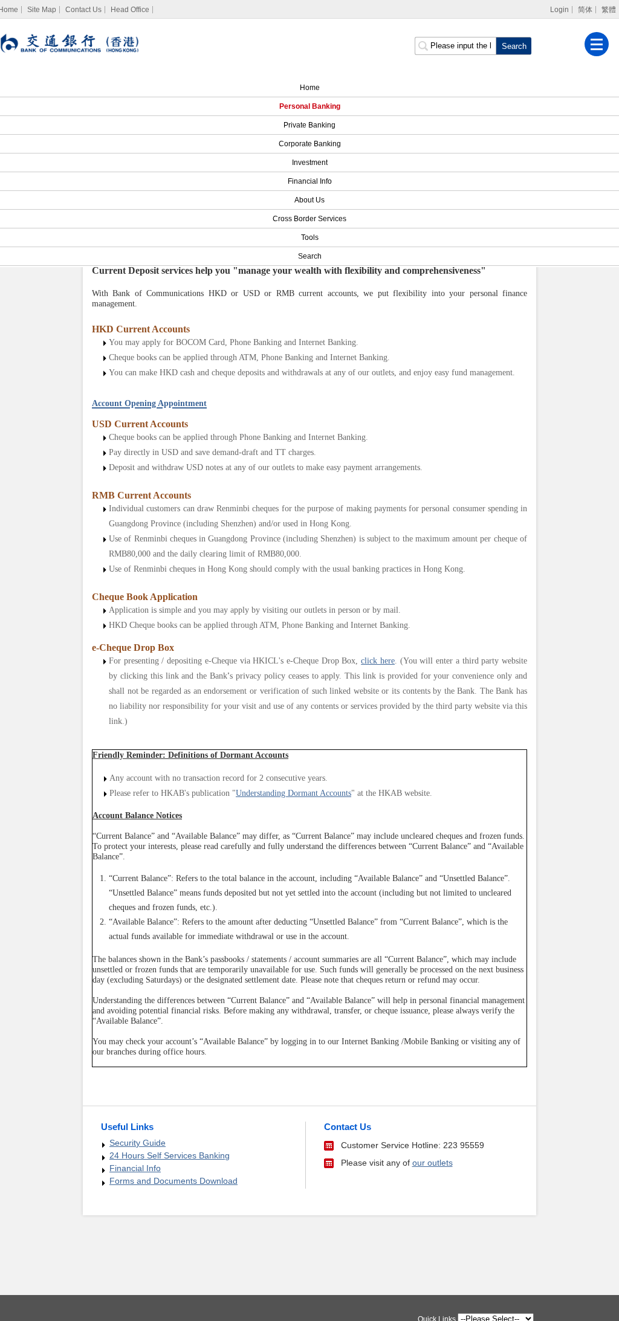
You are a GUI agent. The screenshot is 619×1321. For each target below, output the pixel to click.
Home (310, 87)
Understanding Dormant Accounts (293, 793)
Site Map (41, 9)
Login (559, 9)
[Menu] (597, 44)
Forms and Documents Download (173, 1181)
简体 (585, 9)
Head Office (130, 9)
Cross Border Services (309, 219)
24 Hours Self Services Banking (169, 1155)
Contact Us (83, 9)
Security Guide (137, 1143)
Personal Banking (309, 106)
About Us (309, 200)
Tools (310, 237)
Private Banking (309, 125)
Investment (310, 162)
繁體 (608, 9)
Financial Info (310, 181)
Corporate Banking (310, 144)
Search (310, 256)
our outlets (432, 1163)
